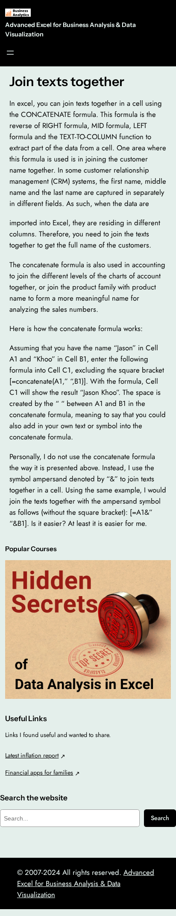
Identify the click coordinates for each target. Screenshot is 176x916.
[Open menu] (10, 53)
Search (160, 818)
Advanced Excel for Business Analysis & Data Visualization (85, 883)
